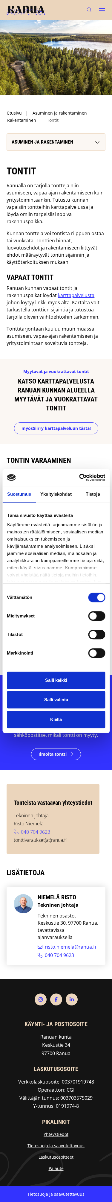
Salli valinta (56, 699)
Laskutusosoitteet (56, 1157)
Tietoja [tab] (93, 494)
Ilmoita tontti (53, 754)
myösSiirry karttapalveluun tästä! (56, 428)
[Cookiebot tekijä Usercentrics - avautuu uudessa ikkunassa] (79, 477)
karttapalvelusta (76, 295)
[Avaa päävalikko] (101, 10)
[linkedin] (72, 999)
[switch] (96, 616)
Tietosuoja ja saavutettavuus (56, 1145)
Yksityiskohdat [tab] (55, 494)
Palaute (56, 1168)
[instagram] (41, 999)
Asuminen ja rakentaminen (60, 113)
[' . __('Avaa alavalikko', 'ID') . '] (96, 142)
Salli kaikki (56, 680)
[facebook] (56, 999)
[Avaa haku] (89, 10)
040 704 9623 (35, 832)
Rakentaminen (21, 120)
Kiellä (56, 719)
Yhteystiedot (56, 1134)
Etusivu (14, 113)
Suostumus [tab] (19, 494)
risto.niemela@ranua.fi (70, 947)
